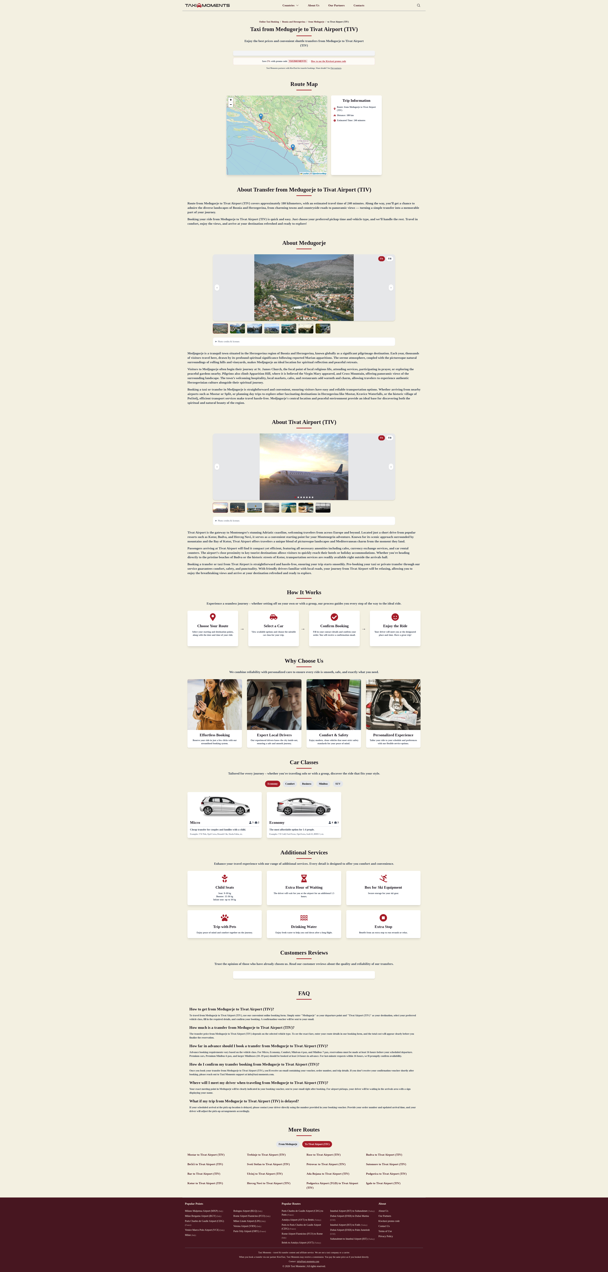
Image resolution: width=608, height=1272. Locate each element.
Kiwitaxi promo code (389, 1221)
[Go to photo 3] (301, 318)
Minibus (323, 783)
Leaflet (305, 173)
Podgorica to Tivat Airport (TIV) (386, 1173)
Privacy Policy (385, 1236)
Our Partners (336, 5)
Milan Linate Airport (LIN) (249, 1221)
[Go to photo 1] (295, 318)
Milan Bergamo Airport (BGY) (203, 1216)
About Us (313, 5)
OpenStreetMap (319, 173)
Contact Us (384, 1226)
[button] (261, 116)
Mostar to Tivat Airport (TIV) (206, 1154)
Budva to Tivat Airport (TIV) (384, 1154)
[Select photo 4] (271, 328)
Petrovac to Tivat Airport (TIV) (326, 1164)
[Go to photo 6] (309, 318)
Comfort (289, 783)
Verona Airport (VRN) (247, 1226)
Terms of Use (385, 1231)
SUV (338, 783)
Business (306, 783)
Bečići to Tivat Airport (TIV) (205, 1164)
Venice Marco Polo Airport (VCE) (205, 1230)
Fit (381, 258)
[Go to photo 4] (304, 318)
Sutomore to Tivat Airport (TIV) (386, 1164)
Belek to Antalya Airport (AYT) (301, 1242)
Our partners (336, 68)
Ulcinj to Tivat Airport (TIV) (265, 1173)
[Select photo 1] (220, 328)
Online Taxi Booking (269, 22)
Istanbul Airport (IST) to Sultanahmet (352, 1211)
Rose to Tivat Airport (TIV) (324, 1154)
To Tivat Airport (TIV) (317, 1144)
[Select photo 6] (306, 328)
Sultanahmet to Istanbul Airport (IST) (352, 1238)
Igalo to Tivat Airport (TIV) (383, 1183)
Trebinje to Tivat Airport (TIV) (266, 1154)
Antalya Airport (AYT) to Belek (301, 1219)
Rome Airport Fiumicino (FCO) (251, 1216)
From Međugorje (288, 1144)
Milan (190, 1235)
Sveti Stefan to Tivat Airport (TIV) (268, 1164)
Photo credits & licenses (228, 341)
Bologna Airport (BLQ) (247, 1211)
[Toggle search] (418, 5)
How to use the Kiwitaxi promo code (328, 61)
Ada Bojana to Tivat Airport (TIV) (328, 1173)
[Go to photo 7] (312, 318)
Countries (288, 5)
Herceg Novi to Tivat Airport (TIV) (268, 1183)
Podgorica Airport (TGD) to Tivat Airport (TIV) (332, 1185)
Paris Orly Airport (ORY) (249, 1231)
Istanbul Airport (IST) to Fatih (348, 1224)
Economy (273, 783)
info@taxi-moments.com (308, 1261)
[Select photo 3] (254, 328)
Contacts (359, 5)
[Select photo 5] (288, 328)
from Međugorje (316, 22)
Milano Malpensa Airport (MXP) (204, 1211)
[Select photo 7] (323, 328)
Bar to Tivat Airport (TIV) (203, 1173)
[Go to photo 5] (307, 318)
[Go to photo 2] (298, 318)
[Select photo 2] (237, 328)
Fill (389, 258)
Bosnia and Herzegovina (293, 22)
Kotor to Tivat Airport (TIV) (205, 1183)
